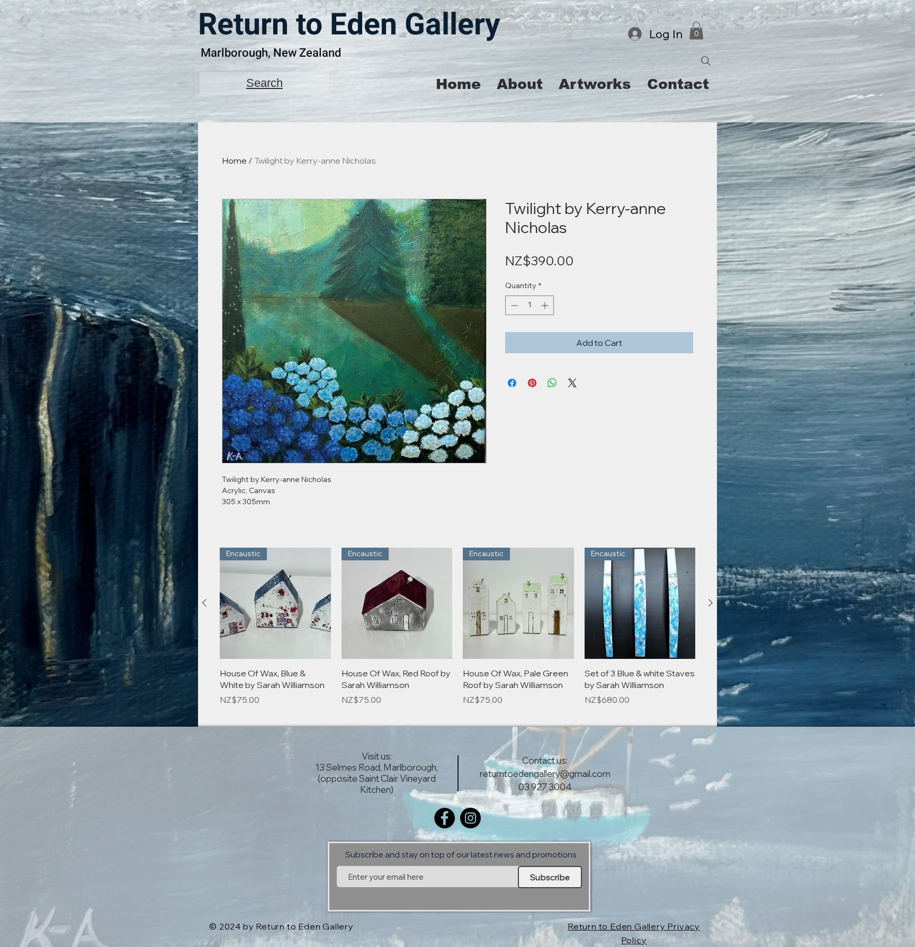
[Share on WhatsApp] (552, 383)
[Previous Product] (204, 602)
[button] (696, 30)
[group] (457, 632)
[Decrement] (513, 305)
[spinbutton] (529, 305)
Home (234, 160)
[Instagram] (470, 818)
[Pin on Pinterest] (532, 383)
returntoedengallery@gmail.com (545, 773)
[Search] (706, 61)
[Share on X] (572, 383)
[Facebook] (444, 818)
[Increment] (545, 305)
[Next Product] (710, 602)
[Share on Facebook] (512, 383)
